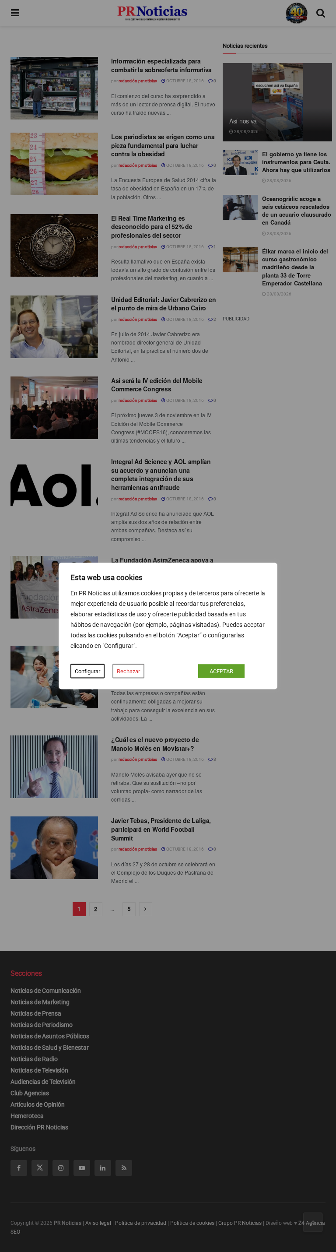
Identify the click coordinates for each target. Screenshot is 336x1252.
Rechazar (128, 671)
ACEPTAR (221, 671)
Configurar (87, 671)
